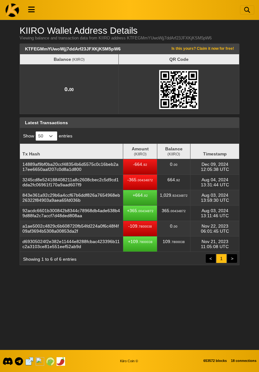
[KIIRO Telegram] (19, 361)
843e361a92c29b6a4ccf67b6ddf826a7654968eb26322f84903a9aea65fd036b (71, 198)
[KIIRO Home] (12, 10)
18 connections (243, 361)
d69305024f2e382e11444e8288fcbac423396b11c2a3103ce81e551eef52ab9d (71, 244)
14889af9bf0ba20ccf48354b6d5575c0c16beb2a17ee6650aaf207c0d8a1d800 (70, 167)
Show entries (47, 135)
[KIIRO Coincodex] (40, 361)
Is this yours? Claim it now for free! (203, 48)
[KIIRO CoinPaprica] (60, 361)
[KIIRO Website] (29, 361)
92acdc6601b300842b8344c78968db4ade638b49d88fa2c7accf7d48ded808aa (71, 213)
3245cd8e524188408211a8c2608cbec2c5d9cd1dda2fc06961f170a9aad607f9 (70, 182)
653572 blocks (215, 361)
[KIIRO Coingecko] (50, 361)
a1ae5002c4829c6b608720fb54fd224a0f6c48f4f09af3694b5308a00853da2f (70, 229)
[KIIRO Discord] (7, 361)
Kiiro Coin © (129, 361)
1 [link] (221, 258)
